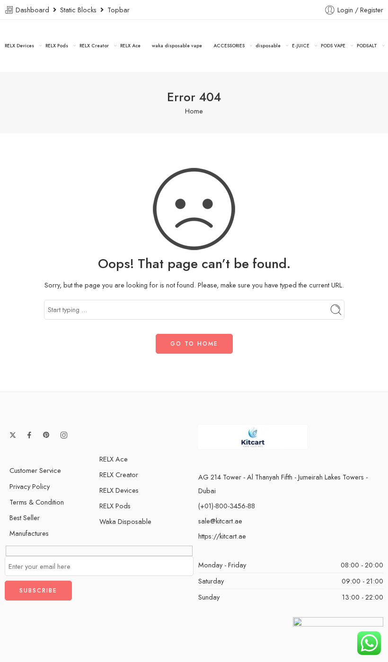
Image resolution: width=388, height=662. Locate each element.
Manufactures (29, 533)
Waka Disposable (125, 521)
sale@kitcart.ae (220, 521)
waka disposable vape (177, 45)
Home (194, 111)
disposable (268, 45)
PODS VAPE (333, 45)
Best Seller (24, 518)
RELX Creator (94, 45)
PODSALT (367, 45)
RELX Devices (19, 45)
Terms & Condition (36, 502)
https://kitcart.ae (222, 536)
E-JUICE (300, 45)
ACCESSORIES (229, 45)
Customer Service (35, 470)
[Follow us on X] (12, 435)
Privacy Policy (29, 486)
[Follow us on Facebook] (29, 435)
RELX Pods (56, 45)
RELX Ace (130, 45)
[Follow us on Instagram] (64, 435)
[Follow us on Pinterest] (46, 435)
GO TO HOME (194, 344)
